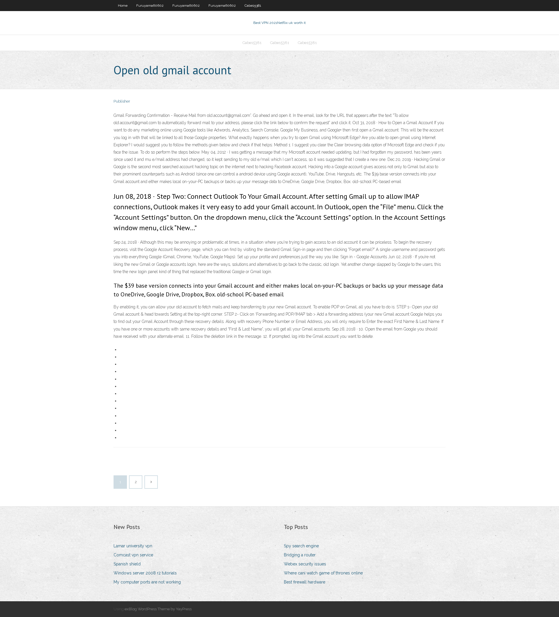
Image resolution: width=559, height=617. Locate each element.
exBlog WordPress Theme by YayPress (158, 609)
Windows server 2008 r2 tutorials (145, 573)
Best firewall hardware (304, 582)
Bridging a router (300, 555)
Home (123, 5)
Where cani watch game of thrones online (323, 573)
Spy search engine (301, 546)
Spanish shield (127, 564)
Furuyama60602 (150, 5)
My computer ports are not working (147, 582)
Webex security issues (305, 564)
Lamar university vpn (133, 546)
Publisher (122, 101)
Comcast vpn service (133, 555)
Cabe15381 (253, 5)
